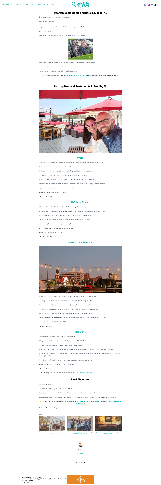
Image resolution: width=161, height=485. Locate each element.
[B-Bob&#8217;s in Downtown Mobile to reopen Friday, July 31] (52, 423)
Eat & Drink (19, 4)
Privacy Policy (26, 482)
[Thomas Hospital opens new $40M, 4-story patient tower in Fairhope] (80, 423)
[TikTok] (155, 5)
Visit (26, 4)
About (39, 4)
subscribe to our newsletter (78, 75)
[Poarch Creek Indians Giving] (80, 479)
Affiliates (45, 4)
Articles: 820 (80, 453)
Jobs (53, 4)
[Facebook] (145, 5)
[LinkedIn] (152, 5)
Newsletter (6, 4)
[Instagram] (149, 5)
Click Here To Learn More (84, 373)
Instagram (96, 401)
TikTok (88, 401)
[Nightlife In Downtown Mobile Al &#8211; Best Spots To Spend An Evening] (108, 423)
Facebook (82, 401)
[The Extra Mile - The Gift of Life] (80, 49)
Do (11, 4)
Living (32, 4)
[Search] (157, 4)
